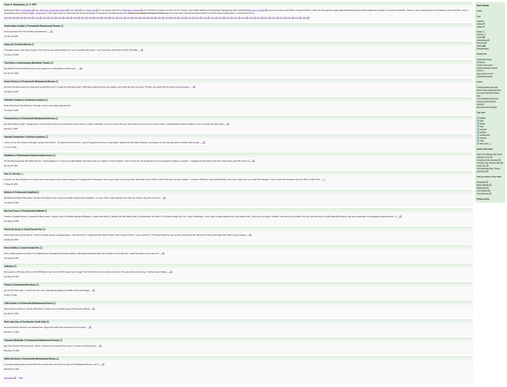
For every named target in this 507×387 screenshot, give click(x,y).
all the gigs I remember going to (52, 10)
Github (479, 24)
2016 (228, 18)
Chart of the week (485, 149)
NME (32, 13)
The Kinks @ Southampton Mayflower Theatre (27, 63)
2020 (258, 18)
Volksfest (8, 266)
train (481, 121)
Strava (479, 31)
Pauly (7, 4)
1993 (52, 18)
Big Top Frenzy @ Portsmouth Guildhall (24, 211)
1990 (29, 18)
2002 (121, 18)
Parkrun (480, 34)
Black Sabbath (483, 185)
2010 (182, 18)
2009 (174, 18)
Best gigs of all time (131, 10)
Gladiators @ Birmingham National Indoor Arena (28, 155)
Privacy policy (483, 199)
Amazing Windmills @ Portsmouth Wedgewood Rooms (31, 340)
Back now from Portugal (487, 107)
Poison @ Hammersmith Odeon (20, 284)
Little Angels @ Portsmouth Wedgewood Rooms (28, 303)
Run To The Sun (12, 174)
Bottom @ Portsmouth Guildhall (20, 192)
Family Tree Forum (485, 65)
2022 (274, 18)
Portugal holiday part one (487, 87)
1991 (37, 18)
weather (483, 132)
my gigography (25, 10)
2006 (151, 18)
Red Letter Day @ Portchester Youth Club (25, 322)
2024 (289, 18)
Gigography (19, 4)
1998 (90, 18)
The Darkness (483, 193)
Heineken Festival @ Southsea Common (24, 100)
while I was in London (255, 10)
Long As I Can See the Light (488, 163)
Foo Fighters (482, 190)
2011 (190, 18)
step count (484, 143)
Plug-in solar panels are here (489, 90)
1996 (75, 18)
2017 (235, 18)
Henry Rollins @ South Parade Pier (21, 248)
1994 (60, 18)
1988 (14, 18)
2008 (167, 18)
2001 (113, 18)
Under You (481, 165)
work (482, 126)
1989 (21, 18)
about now (91, 10)
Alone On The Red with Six (17, 44)
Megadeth (481, 182)
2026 (304, 18)
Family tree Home (484, 59)
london (482, 123)
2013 (205, 18)
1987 (76, 10)
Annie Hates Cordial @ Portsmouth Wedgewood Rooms (32, 26)
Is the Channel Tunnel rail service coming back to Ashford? (487, 101)
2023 (281, 18)
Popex (38, 13)
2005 (144, 18)
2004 (136, 18)
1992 (44, 18)
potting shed (485, 135)
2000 (106, 18)
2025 (297, 18)
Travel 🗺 (481, 37)
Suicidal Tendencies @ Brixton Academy (24, 137)
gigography (8, 378)
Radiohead (481, 188)
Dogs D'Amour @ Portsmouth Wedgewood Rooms (29, 81)
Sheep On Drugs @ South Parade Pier (23, 229)
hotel (482, 140)
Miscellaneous (483, 48)
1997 (83, 18)
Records (480, 43)
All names (481, 62)
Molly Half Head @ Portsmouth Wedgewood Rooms (30, 358)
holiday (483, 118)
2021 (266, 18)
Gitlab (479, 27)
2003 (128, 18)
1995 (67, 18)
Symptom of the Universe (487, 160)
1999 (98, 18)
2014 (212, 18)
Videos (479, 46)
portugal (483, 138)
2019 (251, 18)
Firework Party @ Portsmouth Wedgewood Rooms (29, 118)
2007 (159, 18)
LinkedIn (480, 21)
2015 (220, 18)
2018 (243, 18)
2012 (197, 18)
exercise (483, 129)
